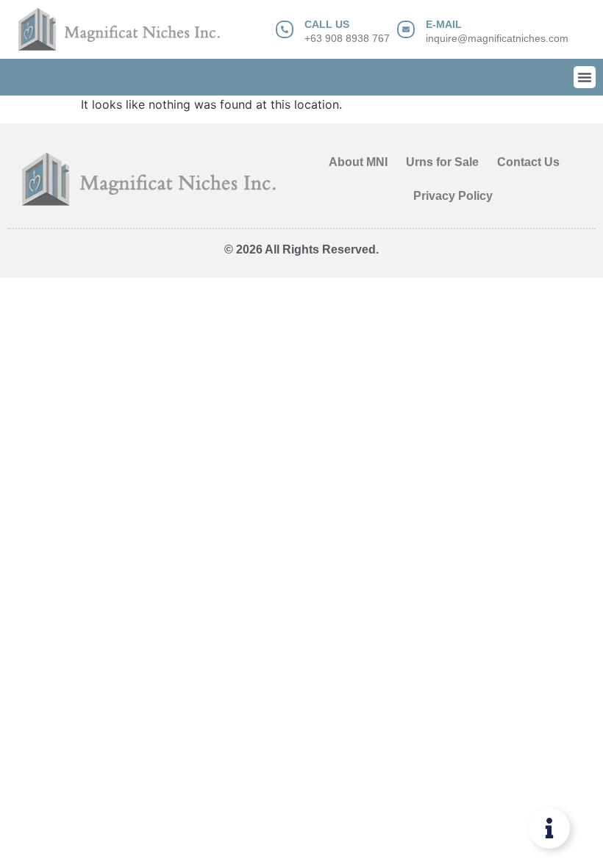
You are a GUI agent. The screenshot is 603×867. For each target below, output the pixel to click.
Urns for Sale (442, 162)
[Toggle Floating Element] (549, 828)
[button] (585, 77)
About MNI (358, 162)
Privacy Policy (453, 196)
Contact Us (528, 162)
